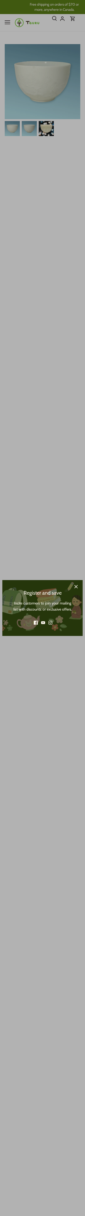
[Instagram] (50, 623)
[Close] (76, 586)
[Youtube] (43, 623)
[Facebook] (36, 623)
